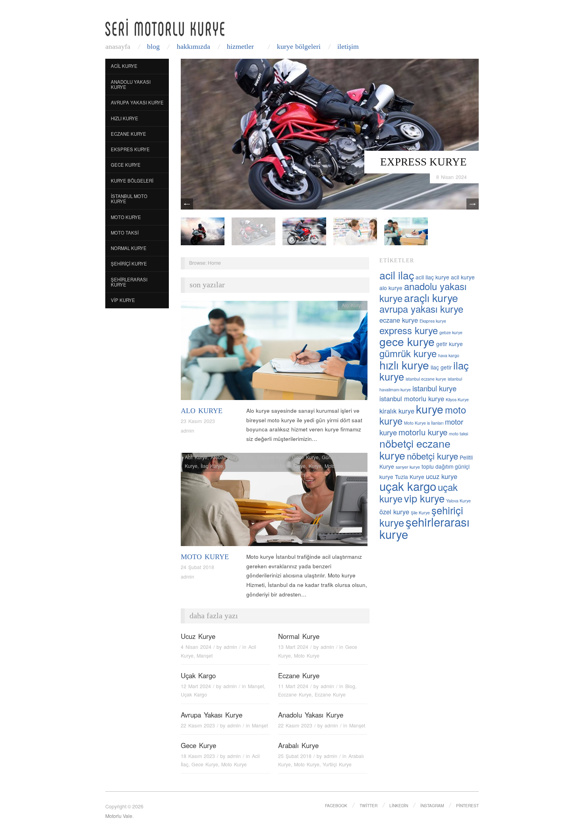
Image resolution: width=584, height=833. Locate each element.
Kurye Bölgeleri (299, 46)
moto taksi (458, 434)
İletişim (348, 46)
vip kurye (424, 498)
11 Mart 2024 (293, 686)
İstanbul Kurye (242, 465)
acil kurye (463, 277)
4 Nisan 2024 (196, 646)
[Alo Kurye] (274, 352)
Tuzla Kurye (409, 477)
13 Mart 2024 (293, 646)
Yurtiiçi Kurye (337, 764)
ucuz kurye (441, 476)
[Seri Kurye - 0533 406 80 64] (164, 27)
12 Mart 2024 (196, 686)
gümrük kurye (408, 353)
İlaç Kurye (212, 465)
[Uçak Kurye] (304, 231)
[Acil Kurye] (406, 231)
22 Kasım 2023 (198, 725)
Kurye (315, 465)
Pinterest (467, 805)
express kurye (408, 330)
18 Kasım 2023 (198, 756)
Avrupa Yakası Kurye (137, 102)
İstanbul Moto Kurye (129, 199)
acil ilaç (396, 275)
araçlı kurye (431, 297)
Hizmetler (240, 46)
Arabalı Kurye (226, 457)
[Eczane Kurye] (355, 231)
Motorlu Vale (118, 816)
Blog (153, 46)
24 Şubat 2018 (197, 567)
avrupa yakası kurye (421, 309)
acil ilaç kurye (432, 277)
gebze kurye (450, 332)
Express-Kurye (273, 457)
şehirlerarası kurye (424, 527)
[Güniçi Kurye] (202, 231)
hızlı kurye (404, 365)
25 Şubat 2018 (294, 756)
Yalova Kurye (458, 501)
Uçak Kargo (198, 675)
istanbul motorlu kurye (411, 398)
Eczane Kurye (128, 134)
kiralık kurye (396, 411)
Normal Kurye (129, 248)
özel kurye (394, 511)
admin (187, 430)
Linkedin (398, 805)
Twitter (368, 805)
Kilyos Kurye (457, 399)
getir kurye (449, 344)
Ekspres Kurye (130, 149)
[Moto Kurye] (274, 502)
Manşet (205, 655)
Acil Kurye (124, 66)
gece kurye (407, 341)
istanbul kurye (434, 388)
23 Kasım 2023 (198, 421)
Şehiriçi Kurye (129, 263)
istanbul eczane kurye (426, 379)
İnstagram (432, 805)
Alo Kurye (201, 411)
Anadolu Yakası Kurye (131, 84)
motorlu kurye (422, 432)
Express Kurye (423, 162)
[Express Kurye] (330, 133)
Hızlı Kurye (124, 118)
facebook (336, 805)
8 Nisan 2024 (451, 177)
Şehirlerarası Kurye (129, 282)
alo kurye (390, 288)
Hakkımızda (193, 46)
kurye (429, 409)
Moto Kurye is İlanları (423, 423)
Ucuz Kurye (198, 636)
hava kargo (448, 355)
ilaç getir (441, 367)
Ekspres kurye (433, 321)
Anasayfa (117, 46)
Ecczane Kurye (294, 694)
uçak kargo (407, 485)
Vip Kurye (123, 300)
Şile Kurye (420, 513)
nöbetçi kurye (432, 455)
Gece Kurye (126, 165)
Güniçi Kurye (336, 457)
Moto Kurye (126, 217)
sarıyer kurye (408, 467)
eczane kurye (398, 320)
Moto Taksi (125, 232)
